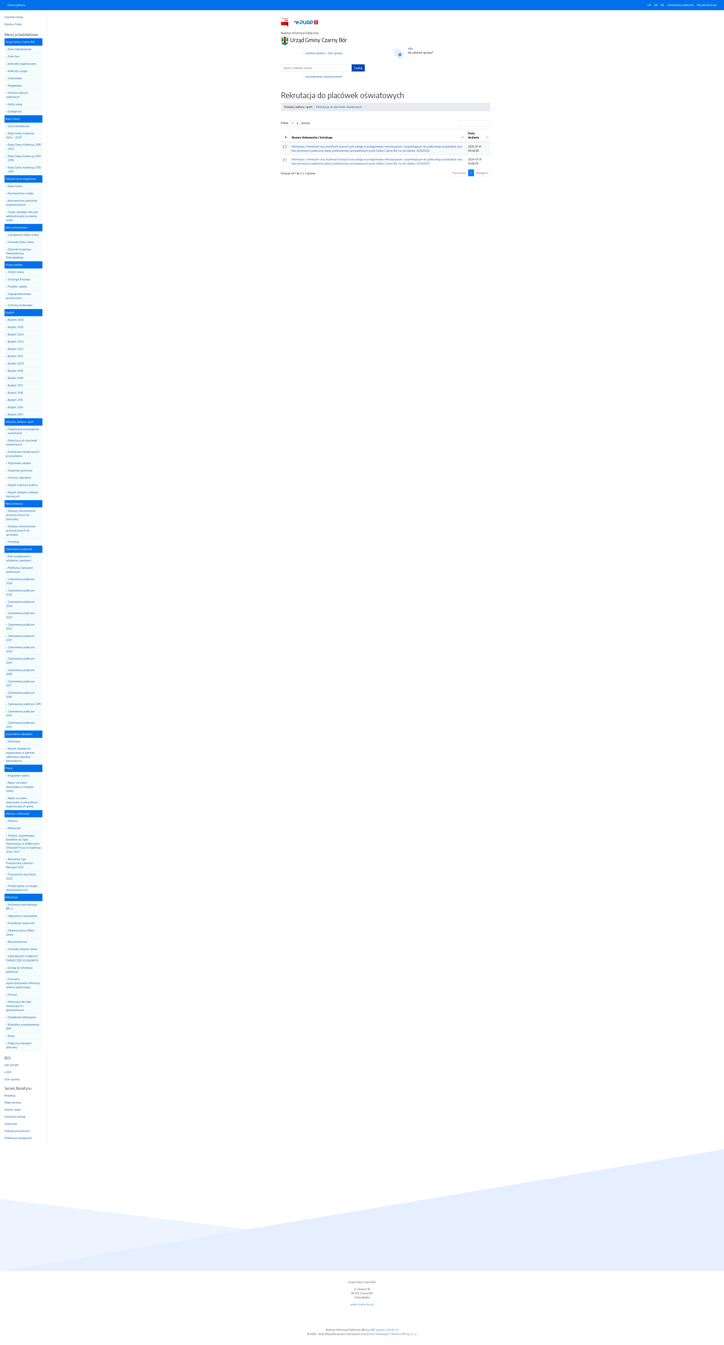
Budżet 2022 (16, 349)
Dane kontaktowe (19, 126)
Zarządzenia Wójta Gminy (23, 234)
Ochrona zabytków (19, 477)
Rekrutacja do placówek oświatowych (21, 442)
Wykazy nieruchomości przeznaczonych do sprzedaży (21, 530)
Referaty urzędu (18, 71)
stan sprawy (335, 53)
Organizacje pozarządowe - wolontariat (22, 431)
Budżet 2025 (15, 327)
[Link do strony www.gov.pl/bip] (287, 22)
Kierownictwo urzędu (21, 193)
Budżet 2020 (16, 363)
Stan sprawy (12, 1079)
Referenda (14, 828)
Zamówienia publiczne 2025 (20, 592)
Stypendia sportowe (20, 470)
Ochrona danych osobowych (17, 94)
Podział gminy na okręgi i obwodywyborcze (22, 888)
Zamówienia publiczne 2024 (20, 604)
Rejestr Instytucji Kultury (23, 485)
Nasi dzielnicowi (17, 941)
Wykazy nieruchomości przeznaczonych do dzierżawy (21, 515)
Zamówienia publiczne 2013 (20, 724)
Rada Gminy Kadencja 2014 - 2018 (23, 158)
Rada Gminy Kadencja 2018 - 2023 (23, 146)
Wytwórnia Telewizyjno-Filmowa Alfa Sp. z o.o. (389, 1334)
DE (662, 5)
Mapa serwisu (13, 1102)
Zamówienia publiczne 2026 (20, 581)
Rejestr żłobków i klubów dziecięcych (22, 494)
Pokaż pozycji (295, 123)
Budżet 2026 (16, 319)
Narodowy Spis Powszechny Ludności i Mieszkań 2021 (20, 863)
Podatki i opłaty (17, 286)
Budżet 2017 (15, 385)
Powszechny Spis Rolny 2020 (21, 876)
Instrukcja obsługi (15, 1116)
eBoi (410, 48)
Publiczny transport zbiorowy (18, 1045)
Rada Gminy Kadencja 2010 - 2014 (23, 169)
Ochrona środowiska (20, 305)
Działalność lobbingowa (22, 1017)
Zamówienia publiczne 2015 (24, 704)
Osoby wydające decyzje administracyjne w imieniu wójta (22, 216)
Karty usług (15, 104)
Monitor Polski (13, 24)
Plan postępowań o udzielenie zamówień (18, 558)
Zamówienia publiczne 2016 (20, 694)
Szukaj (358, 68)
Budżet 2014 (15, 407)
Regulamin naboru (19, 775)
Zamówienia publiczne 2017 (20, 683)
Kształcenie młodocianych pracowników (22, 454)
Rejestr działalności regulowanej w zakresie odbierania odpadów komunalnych (20, 754)
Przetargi (13, 541)
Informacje (14, 741)
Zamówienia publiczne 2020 (20, 649)
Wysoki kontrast (707, 5)
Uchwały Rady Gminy (21, 242)
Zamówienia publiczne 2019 (20, 660)
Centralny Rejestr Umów (23, 949)
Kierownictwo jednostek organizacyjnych (21, 202)
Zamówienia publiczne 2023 (20, 615)
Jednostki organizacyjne (22, 63)
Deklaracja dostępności (18, 1138)
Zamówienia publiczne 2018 (20, 672)
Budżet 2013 (15, 414)
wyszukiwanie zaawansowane (323, 76)
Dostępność (15, 111)
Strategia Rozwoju (19, 279)
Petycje (12, 994)
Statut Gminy (16, 272)
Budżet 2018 (15, 378)
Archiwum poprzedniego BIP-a (21, 906)
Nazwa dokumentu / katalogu (312, 137)
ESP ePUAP (12, 1065)
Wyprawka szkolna (19, 463)
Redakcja (10, 1095)
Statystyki (11, 1123)
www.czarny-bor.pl (362, 1304)
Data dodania (473, 135)
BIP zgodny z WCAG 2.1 (384, 1329)
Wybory (13, 820)
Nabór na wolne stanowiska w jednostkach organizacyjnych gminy (22, 802)
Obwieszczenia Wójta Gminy (20, 932)
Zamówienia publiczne (680, 5)
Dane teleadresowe (20, 49)
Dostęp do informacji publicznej (19, 970)
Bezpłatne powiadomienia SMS (22, 1026)
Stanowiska (15, 78)
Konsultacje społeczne (21, 923)
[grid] (385, 148)
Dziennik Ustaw (14, 17)
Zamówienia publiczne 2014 (20, 713)
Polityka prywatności (17, 1131)
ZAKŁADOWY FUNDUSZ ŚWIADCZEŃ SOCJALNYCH (22, 958)
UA (649, 5)
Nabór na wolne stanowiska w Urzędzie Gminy (20, 786)
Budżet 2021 (15, 356)
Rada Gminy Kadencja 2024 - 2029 (20, 135)
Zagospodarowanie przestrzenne (18, 296)
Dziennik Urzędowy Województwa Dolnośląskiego (18, 253)
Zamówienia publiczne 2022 (20, 626)
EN (656, 5)
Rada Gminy (15, 186)
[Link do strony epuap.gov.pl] (306, 22)
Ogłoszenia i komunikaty (22, 915)
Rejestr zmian (13, 1109)
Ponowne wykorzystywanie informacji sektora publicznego (23, 983)
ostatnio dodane (315, 53)
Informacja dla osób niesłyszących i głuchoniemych (18, 1005)
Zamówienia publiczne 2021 (20, 638)
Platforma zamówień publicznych (19, 570)
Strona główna (16, 5)
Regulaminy (15, 85)
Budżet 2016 (15, 392)
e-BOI (8, 1072)
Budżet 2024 (16, 334)
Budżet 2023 (16, 341)
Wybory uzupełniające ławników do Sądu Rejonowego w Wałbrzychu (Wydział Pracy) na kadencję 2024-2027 (23, 843)
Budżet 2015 (15, 399)
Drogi (11, 1035)
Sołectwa (13, 56)
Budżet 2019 (15, 370)
